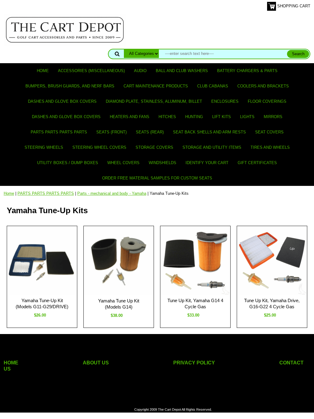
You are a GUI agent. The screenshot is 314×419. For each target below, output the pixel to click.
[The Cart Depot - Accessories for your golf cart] (65, 29)
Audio (140, 70)
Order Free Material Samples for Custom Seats (157, 178)
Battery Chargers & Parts (247, 70)
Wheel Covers (123, 162)
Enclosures (225, 101)
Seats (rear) (150, 132)
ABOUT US (96, 362)
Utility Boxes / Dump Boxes (67, 162)
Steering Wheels (44, 147)
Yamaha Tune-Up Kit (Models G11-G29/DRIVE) (42, 303)
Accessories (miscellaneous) (91, 70)
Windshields (162, 162)
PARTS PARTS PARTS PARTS (59, 132)
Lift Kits (221, 116)
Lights (247, 116)
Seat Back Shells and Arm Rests (209, 132)
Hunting (194, 116)
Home (43, 70)
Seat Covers (269, 132)
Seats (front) (111, 132)
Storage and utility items (211, 147)
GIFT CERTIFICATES (257, 162)
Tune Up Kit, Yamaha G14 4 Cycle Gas (195, 303)
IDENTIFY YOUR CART (207, 162)
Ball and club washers (182, 70)
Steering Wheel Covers (99, 147)
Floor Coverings (267, 101)
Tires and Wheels (270, 147)
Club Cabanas (212, 86)
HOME (11, 362)
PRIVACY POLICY (194, 362)
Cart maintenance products (156, 86)
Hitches (167, 116)
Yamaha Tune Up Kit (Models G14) (118, 303)
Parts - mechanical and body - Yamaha (111, 193)
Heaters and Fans (129, 116)
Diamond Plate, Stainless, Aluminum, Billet (154, 101)
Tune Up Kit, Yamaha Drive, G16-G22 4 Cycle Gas (272, 303)
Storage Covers (154, 147)
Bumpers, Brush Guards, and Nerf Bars (69, 86)
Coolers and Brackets (263, 86)
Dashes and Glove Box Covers (62, 101)
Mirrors (273, 116)
